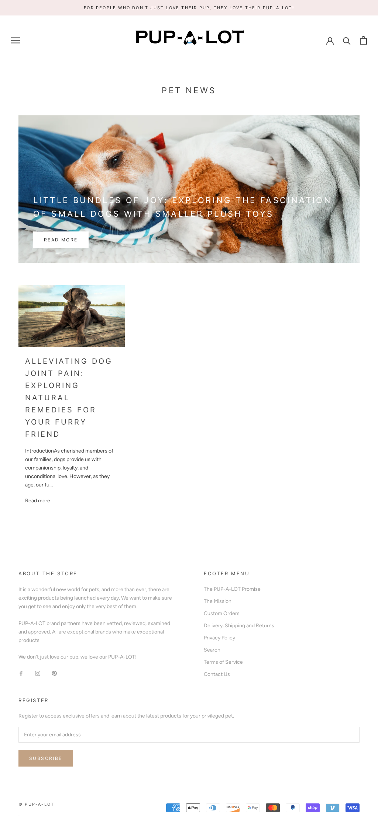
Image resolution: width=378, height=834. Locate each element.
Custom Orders (222, 613)
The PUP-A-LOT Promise (232, 589)
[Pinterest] (54, 673)
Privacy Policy (219, 638)
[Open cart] (363, 40)
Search (212, 650)
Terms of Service (223, 662)
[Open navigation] (15, 40)
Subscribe (45, 758)
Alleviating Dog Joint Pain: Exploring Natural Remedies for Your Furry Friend (69, 398)
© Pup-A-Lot (36, 804)
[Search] (347, 40)
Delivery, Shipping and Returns (239, 625)
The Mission (217, 601)
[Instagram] (37, 673)
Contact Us (217, 674)
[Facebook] (21, 673)
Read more (61, 239)
